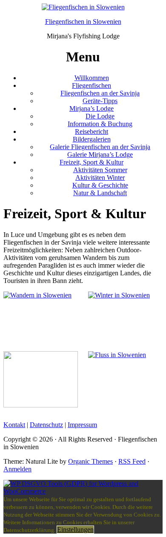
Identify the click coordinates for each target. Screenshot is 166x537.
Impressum (82, 424)
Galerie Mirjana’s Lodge (100, 154)
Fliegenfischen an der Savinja (100, 93)
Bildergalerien (92, 139)
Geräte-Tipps (100, 100)
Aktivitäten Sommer (100, 169)
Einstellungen (75, 529)
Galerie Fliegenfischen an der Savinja (100, 146)
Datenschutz (46, 424)
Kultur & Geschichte (100, 185)
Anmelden (17, 469)
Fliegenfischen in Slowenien (83, 21)
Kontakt (14, 424)
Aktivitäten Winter (100, 177)
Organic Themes (90, 461)
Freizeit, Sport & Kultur (91, 162)
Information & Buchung (100, 123)
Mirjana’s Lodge (91, 108)
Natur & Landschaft (100, 192)
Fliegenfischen (91, 85)
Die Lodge (100, 116)
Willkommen (91, 77)
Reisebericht (91, 131)
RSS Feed (132, 461)
